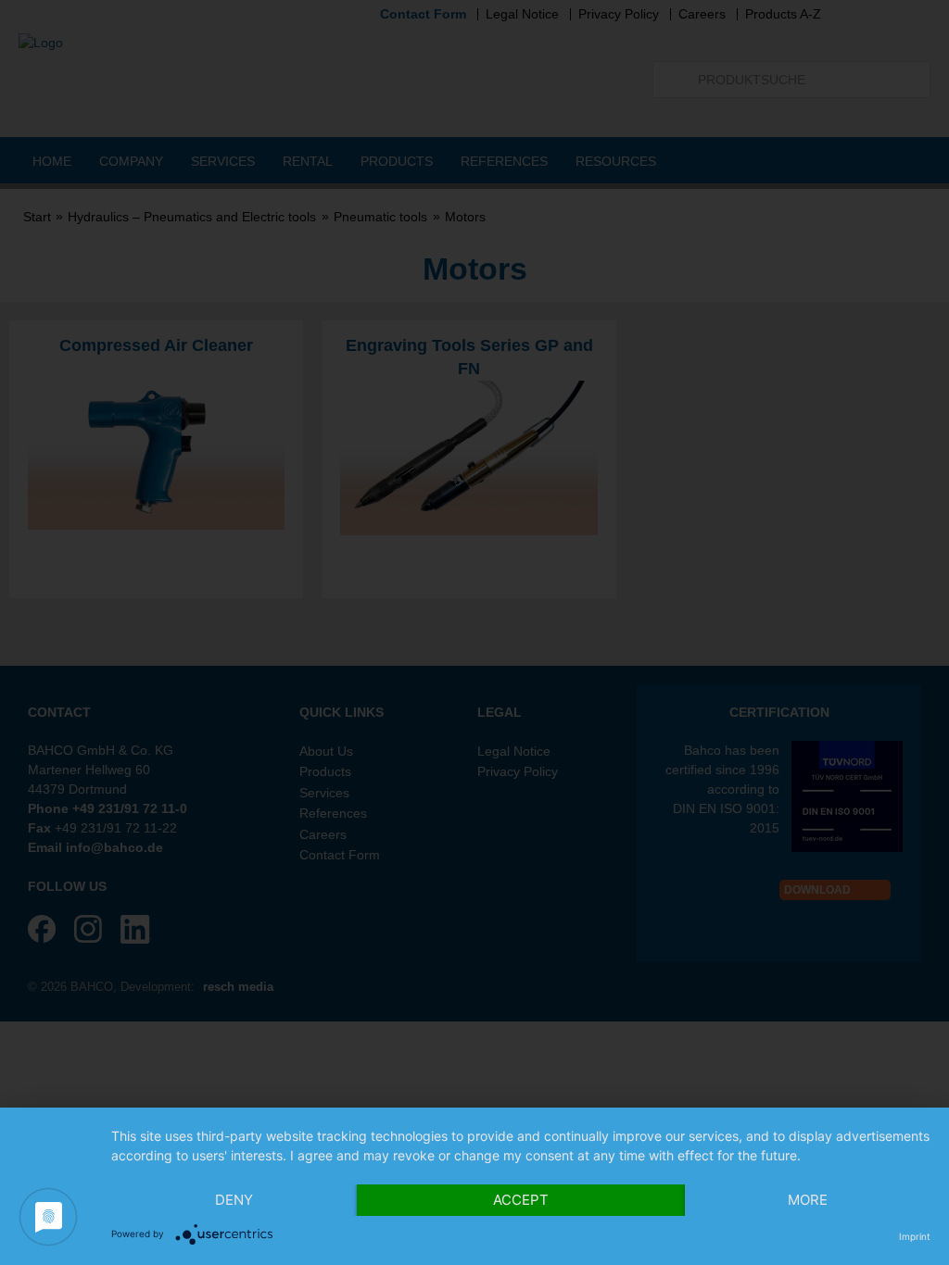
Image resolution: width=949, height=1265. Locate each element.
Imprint (914, 1236)
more (808, 1200)
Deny (234, 1200)
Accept (521, 1200)
